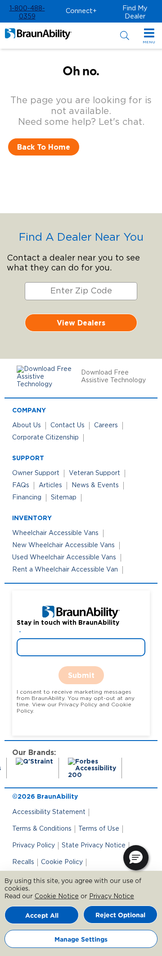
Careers (106, 425)
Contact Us (67, 425)
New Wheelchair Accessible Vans (63, 545)
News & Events (95, 485)
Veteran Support (94, 473)
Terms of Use (98, 829)
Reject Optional (120, 914)
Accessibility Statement (49, 812)
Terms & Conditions (42, 829)
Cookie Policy (62, 862)
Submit (81, 675)
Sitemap (63, 497)
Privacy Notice (111, 896)
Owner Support (35, 473)
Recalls (23, 862)
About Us (26, 425)
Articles (50, 485)
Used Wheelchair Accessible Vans (64, 557)
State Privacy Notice (94, 845)
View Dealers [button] (81, 323)
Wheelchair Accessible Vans (55, 533)
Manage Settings (81, 939)
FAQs (20, 485)
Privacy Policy (33, 845)
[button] (27, 12)
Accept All (41, 915)
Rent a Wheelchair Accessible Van (65, 570)
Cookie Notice (57, 896)
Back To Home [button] (43, 147)
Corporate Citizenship (45, 438)
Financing (26, 497)
